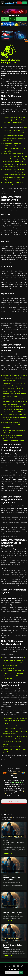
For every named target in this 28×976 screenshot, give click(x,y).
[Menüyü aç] (2, 2)
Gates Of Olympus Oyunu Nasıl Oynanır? (12, 878)
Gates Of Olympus (18, 633)
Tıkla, (14, 801)
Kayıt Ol (19, 2)
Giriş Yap (24, 2)
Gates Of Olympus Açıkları (12, 912)
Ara (21, 972)
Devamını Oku (6, 853)
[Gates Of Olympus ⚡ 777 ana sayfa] (11, 3)
